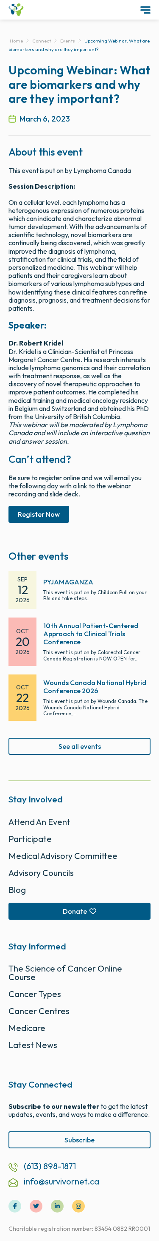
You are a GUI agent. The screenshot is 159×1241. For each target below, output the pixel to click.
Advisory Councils (41, 872)
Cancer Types (34, 994)
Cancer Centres (39, 1011)
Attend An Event (39, 821)
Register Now (39, 514)
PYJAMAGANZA (68, 582)
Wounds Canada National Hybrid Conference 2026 (94, 686)
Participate (30, 838)
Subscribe (79, 1140)
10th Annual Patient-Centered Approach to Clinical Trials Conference (90, 633)
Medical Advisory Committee (62, 855)
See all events (80, 746)
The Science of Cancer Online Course (65, 972)
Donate (75, 911)
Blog (17, 889)
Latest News (32, 1045)
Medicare (26, 1028)
